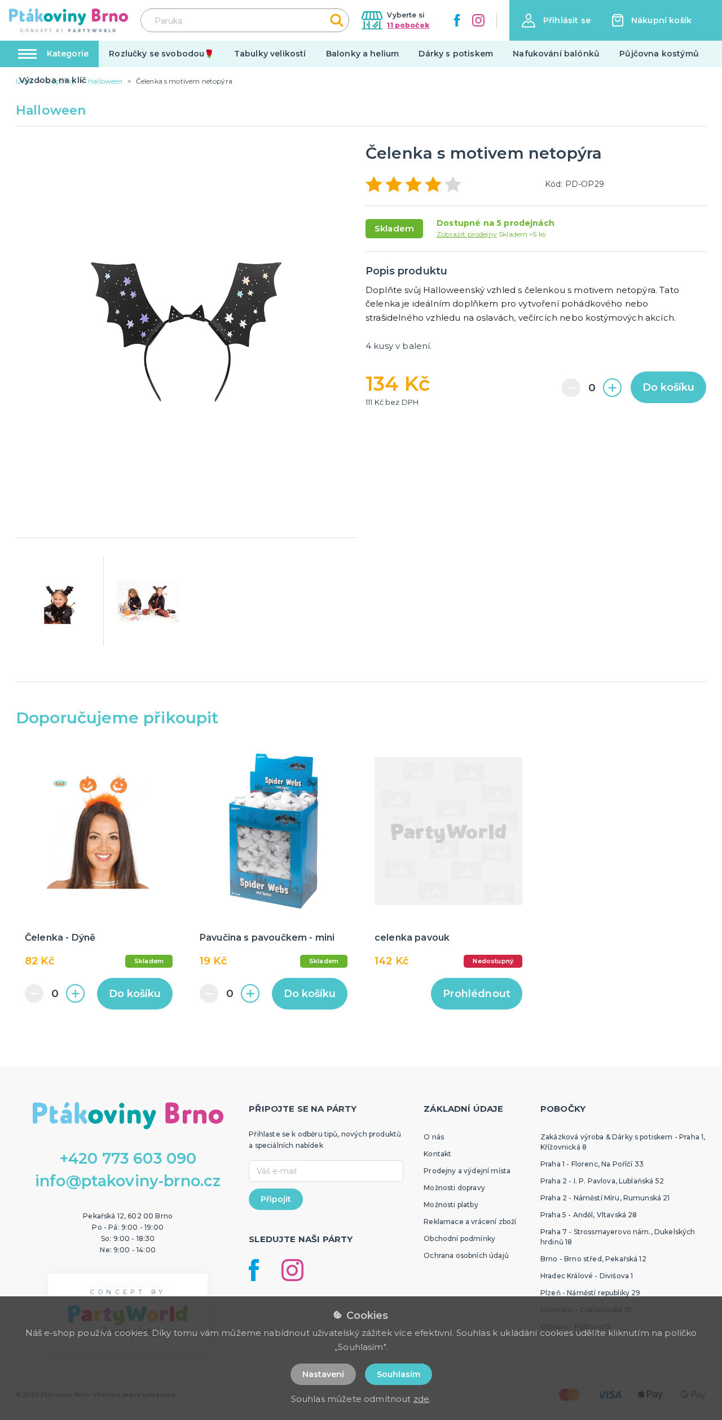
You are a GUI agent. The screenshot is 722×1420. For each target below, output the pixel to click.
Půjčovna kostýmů (659, 54)
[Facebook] (457, 20)
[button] (556, 20)
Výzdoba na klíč (52, 80)
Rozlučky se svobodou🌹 (161, 54)
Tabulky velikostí (270, 54)
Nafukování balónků (556, 54)
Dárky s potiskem (456, 54)
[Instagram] (478, 20)
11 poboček (408, 25)
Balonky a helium (362, 54)
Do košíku (668, 387)
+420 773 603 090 (128, 1158)
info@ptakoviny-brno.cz (128, 1181)
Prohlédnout (476, 994)
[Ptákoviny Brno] (68, 20)
